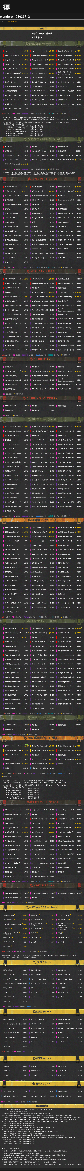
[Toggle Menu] (79, 7)
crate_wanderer (12, 21)
